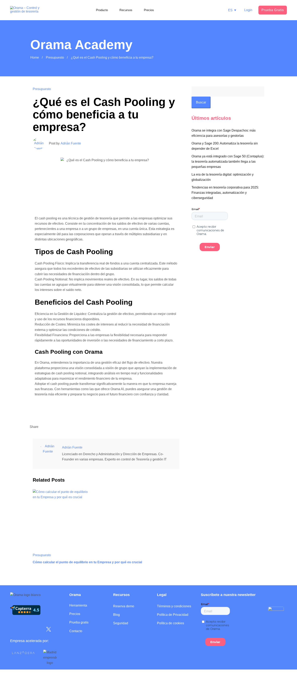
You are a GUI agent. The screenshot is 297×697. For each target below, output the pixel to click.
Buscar (201, 102)
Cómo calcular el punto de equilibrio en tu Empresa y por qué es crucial (87, 562)
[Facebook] (61, 427)
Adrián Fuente (71, 143)
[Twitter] (49, 427)
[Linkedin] (42, 427)
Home (34, 57)
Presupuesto (55, 57)
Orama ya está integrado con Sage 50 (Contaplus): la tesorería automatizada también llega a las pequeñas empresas (228, 161)
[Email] (55, 427)
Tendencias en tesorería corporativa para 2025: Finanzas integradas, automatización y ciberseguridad (225, 193)
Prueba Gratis (272, 10)
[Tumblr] (67, 427)
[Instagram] (26, 629)
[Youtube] (37, 629)
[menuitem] (232, 10)
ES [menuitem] (230, 10)
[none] (232, 10)
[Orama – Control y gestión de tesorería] (25, 10)
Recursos (121, 595)
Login (248, 10)
